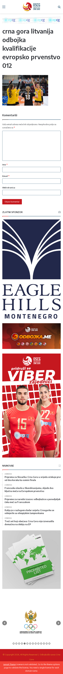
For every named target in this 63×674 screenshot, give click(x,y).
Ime (4, 164)
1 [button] (14, 643)
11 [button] (41, 643)
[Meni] (3, 7)
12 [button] (44, 643)
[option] (31, 621)
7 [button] (30, 643)
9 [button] (36, 643)
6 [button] (27, 643)
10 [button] (38, 643)
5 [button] (25, 643)
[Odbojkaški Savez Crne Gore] (31, 6)
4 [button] (22, 643)
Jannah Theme (9, 664)
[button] (4, 623)
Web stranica (8, 187)
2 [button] (16, 643)
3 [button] (19, 643)
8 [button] (33, 643)
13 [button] (47, 643)
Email (5, 176)
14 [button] (49, 643)
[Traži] (59, 7)
